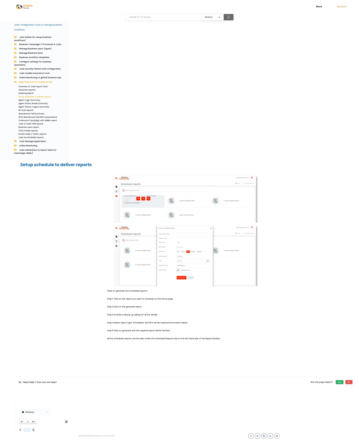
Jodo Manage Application (32, 141)
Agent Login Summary (29, 100)
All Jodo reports (26, 110)
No (349, 382)
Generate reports (27, 89)
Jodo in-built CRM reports (31, 123)
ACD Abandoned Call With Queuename (38, 117)
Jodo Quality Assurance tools (34, 73)
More (319, 6)
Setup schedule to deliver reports (35, 96)
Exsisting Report (26, 93)
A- (22, 421)
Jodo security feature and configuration (40, 68)
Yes (339, 382)
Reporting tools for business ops (35, 81)
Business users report (29, 127)
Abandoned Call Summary (31, 113)
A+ (33, 421)
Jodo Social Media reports (31, 137)
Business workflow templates (34, 57)
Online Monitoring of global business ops (40, 77)
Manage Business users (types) (35, 48)
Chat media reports (28, 130)
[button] (35, 412)
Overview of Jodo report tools (33, 86)
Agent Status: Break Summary (33, 103)
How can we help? (47, 382)
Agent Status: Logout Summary (34, 106)
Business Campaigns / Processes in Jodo (40, 44)
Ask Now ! (342, 6)
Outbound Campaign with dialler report (38, 120)
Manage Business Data (31, 53)
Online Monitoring (28, 145)
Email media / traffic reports (32, 134)
